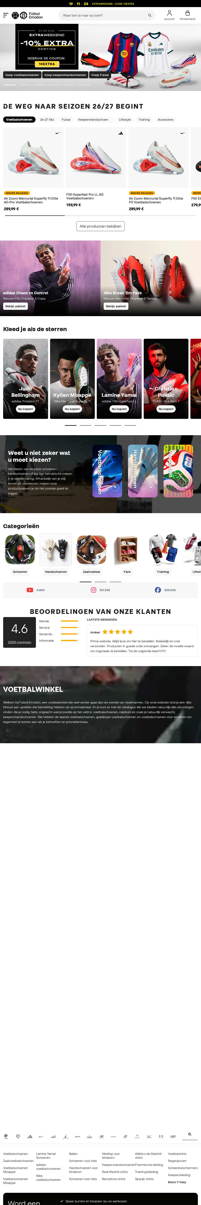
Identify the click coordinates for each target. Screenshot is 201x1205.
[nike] (42, 1136)
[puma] (54, 1136)
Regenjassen (177, 1160)
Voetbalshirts (177, 1153)
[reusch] (113, 1136)
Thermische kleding (149, 1164)
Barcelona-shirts (113, 1179)
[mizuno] (149, 1136)
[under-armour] (161, 1136)
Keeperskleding (179, 1175)
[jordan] (66, 1136)
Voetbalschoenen (15, 1153)
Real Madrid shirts (115, 1172)
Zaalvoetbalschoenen (18, 1160)
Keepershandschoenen (118, 1164)
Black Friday (177, 1182)
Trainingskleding (146, 1172)
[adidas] (30, 1136)
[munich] (89, 1136)
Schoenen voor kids (83, 1160)
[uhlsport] (137, 1136)
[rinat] (125, 1136)
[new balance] (101, 1136)
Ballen (73, 1153)
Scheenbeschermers (183, 1168)
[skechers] (173, 1136)
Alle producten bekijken (101, 226)
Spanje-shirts (144, 1179)
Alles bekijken (190, 1139)
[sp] (18, 1136)
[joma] (77, 1136)
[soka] (6, 1136)
